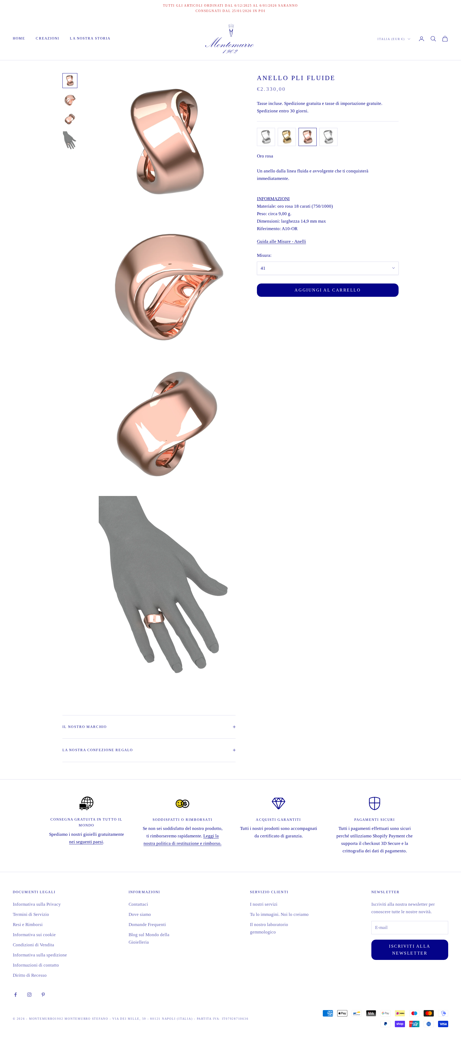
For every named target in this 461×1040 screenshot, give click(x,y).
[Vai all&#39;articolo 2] (69, 99)
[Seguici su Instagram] (29, 994)
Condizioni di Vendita (33, 944)
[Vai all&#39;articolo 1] (69, 80)
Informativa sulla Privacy (37, 904)
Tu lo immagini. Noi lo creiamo (279, 914)
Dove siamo (140, 914)
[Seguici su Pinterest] (43, 994)
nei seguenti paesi (86, 841)
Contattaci (138, 904)
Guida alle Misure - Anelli (281, 241)
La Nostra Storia (90, 38)
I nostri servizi (263, 904)
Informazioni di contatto (36, 965)
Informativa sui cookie (34, 934)
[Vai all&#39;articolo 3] (69, 119)
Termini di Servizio (31, 914)
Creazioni (47, 38)
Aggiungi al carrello (328, 290)
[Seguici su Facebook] (15, 994)
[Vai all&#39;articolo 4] (69, 141)
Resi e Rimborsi (28, 924)
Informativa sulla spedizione (40, 955)
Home (19, 38)
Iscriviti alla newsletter (410, 949)
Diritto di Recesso (30, 975)
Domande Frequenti (147, 924)
